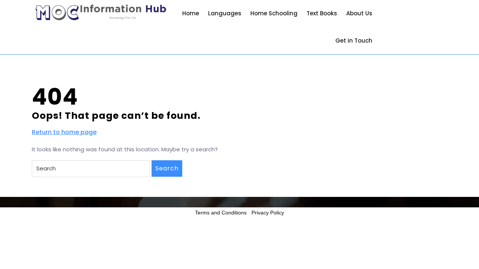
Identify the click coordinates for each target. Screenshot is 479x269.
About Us (359, 13)
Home (190, 13)
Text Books (321, 13)
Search (167, 168)
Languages (224, 13)
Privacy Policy (267, 213)
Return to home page (64, 132)
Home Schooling (274, 13)
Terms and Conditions (221, 213)
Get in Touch (353, 40)
